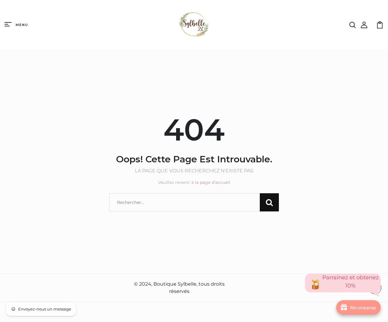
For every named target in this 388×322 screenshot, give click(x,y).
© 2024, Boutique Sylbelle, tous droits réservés (179, 287)
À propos (17, 288)
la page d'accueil (212, 182)
